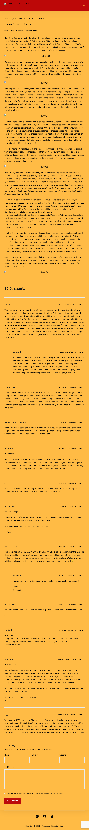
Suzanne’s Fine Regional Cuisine (68, 122)
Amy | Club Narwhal (10, 546)
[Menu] (84, 6)
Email (35, 755)
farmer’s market (11, 242)
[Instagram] (37, 816)
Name (7, 755)
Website (62, 755)
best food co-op (15, 239)
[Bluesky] (52, 816)
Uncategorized (25, 19)
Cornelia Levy (8, 448)
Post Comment (13, 800)
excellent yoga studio (31, 242)
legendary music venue (44, 239)
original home (70, 107)
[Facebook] (44, 816)
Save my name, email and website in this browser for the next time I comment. (35, 793)
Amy (5, 483)
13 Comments (39, 19)
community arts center (67, 239)
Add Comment (10, 767)
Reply (81, 305)
